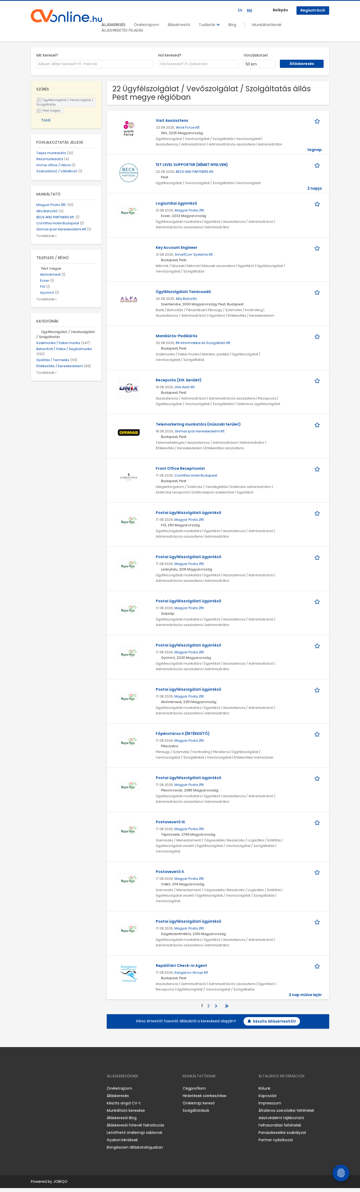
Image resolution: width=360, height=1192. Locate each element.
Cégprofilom (194, 1088)
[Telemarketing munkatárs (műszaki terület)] (129, 432)
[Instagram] (43, 1088)
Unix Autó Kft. (185, 387)
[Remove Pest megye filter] (38, 268)
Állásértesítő (179, 24)
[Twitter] (60, 1088)
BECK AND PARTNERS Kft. (195, 171)
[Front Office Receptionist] (129, 476)
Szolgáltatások (196, 1110)
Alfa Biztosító (186, 298)
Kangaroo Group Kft (191, 972)
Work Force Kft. (188, 127)
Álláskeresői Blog (122, 1117)
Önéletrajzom (146, 24)
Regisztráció (312, 10)
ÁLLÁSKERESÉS (113, 24)
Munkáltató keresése (126, 1110)
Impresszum (270, 1103)
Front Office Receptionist (180, 468)
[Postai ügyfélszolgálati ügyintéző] (129, 520)
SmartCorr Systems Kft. (194, 254)
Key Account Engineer (176, 247)
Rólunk (264, 1088)
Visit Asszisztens (172, 120)
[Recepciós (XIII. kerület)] (129, 388)
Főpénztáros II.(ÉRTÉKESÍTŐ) (183, 733)
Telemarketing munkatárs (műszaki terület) (198, 424)
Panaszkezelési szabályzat (282, 1132)
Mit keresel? (47, 55)
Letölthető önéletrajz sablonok (134, 1132)
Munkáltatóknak (266, 24)
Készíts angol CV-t (124, 1103)
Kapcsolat (268, 1095)
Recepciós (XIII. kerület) (179, 380)
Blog (232, 24)
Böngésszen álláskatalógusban (135, 1147)
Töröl (45, 120)
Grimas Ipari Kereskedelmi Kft (200, 431)
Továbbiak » (46, 236)
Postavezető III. (171, 822)
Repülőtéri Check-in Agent (181, 965)
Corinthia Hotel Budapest (195, 475)
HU (249, 10)
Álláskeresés (118, 1095)
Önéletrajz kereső (199, 1103)
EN (240, 10)
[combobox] (94, 64)
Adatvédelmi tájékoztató (281, 1117)
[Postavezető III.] (129, 830)
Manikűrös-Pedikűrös (176, 336)
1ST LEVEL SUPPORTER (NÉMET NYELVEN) (192, 164)
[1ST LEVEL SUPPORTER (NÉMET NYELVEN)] (129, 172)
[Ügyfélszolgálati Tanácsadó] (129, 299)
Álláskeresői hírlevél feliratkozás (135, 1125)
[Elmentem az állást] (318, 120)
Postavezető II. (170, 871)
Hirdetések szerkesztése (204, 1095)
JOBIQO (60, 1181)
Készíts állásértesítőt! (274, 1021)
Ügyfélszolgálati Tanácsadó (183, 291)
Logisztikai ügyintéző (176, 203)
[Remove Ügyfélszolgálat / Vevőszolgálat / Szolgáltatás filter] (38, 332)
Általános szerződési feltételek (286, 1110)
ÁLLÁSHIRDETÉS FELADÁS (122, 30)
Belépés (280, 10)
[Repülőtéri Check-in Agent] (129, 973)
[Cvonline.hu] (66, 15)
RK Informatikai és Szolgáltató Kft (203, 343)
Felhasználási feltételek (280, 1125)
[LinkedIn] (52, 1088)
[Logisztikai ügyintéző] (129, 211)
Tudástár (207, 24)
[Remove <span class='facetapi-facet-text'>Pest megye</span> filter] (39, 111)
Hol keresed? (169, 55)
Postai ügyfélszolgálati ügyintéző (188, 512)
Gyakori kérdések (122, 1140)
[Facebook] (34, 1088)
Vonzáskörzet (256, 55)
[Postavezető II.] (129, 879)
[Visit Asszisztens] (129, 128)
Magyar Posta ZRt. (190, 210)
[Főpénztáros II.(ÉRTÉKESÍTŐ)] (129, 741)
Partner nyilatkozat (276, 1140)
